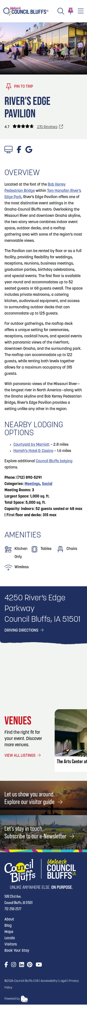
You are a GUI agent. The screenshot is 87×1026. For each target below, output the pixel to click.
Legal (63, 981)
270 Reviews (47, 127)
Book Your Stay (16, 951)
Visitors (10, 944)
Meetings (32, 484)
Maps (8, 932)
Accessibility (49, 981)
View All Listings (20, 756)
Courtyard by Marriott (31, 445)
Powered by (12, 999)
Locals (9, 938)
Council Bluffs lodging (54, 461)
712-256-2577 (12, 908)
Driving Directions (21, 631)
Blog (8, 926)
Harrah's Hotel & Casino (33, 451)
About (9, 919)
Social (47, 484)
